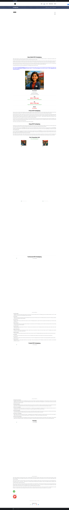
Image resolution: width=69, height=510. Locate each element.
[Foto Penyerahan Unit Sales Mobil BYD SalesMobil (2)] (45, 143)
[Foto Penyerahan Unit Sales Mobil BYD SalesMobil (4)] (45, 173)
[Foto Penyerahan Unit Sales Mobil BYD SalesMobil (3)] (23, 173)
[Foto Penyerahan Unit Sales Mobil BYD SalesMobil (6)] (45, 228)
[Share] (68, 4)
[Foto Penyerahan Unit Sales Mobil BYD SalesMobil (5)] (23, 228)
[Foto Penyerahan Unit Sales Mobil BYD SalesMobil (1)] (23, 143)
